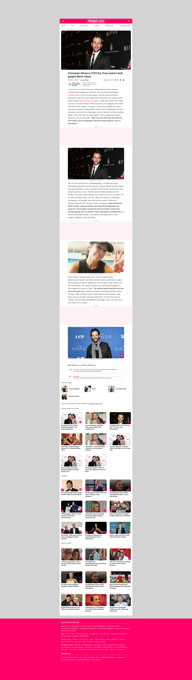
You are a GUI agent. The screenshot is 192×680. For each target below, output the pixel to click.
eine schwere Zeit (87, 101)
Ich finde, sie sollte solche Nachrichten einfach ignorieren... (93, 378)
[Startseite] (96, 21)
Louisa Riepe (84, 80)
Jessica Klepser (74, 89)
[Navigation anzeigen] (63, 21)
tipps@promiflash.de (95, 403)
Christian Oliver (74, 95)
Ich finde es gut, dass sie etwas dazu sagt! (87, 371)
